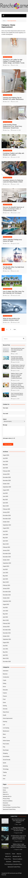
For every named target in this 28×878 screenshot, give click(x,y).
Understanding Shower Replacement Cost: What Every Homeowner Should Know (12, 126)
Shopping (5, 753)
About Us (5, 792)
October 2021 (6, 636)
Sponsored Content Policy (9, 809)
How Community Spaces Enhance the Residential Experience (17, 395)
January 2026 (6, 474)
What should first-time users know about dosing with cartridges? (17, 350)
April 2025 (5, 502)
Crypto (4, 680)
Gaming (5, 705)
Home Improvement (7, 57)
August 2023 (6, 566)
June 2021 (5, 648)
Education (5, 689)
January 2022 (6, 626)
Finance (5, 696)
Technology (5, 769)
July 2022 (5, 607)
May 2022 (5, 613)
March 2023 (6, 582)
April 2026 (5, 467)
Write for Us (6, 794)
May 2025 (5, 499)
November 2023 (7, 556)
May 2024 (5, 537)
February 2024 (6, 547)
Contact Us (5, 787)
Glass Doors (6, 712)
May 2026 (5, 464)
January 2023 (6, 588)
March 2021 (6, 658)
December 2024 (7, 515)
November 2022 (7, 594)
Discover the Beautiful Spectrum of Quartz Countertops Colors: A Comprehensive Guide (13, 208)
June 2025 (5, 496)
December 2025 (7, 477)
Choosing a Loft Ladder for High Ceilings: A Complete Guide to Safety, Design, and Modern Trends (13, 61)
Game (4, 702)
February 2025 (6, 509)
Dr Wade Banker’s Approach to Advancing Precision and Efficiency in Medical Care (18, 367)
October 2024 (6, 521)
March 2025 (6, 506)
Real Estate (6, 750)
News (4, 737)
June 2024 (5, 534)
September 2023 (7, 563)
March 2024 (6, 544)
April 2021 (5, 655)
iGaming (5, 721)
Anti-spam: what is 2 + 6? (9, 438)
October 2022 (6, 598)
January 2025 (6, 512)
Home (4, 790)
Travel (4, 775)
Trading (5, 772)
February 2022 (6, 623)
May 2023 (5, 575)
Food (4, 699)
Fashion (5, 693)
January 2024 (6, 550)
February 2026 (6, 471)
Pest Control (6, 743)
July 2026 (5, 458)
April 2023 (5, 579)
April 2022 (5, 617)
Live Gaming (6, 727)
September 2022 (7, 601)
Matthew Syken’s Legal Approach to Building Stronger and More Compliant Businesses (18, 846)
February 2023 (6, 585)
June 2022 (5, 610)
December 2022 (7, 591)
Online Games (6, 740)
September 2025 (7, 486)
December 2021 (7, 629)
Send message (8, 444)
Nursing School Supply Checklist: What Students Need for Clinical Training (17, 358)
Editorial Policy (6, 805)
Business (5, 673)
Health (4, 715)
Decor (4, 686)
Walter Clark (7, 65)
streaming (5, 766)
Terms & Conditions (7, 800)
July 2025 (5, 493)
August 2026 (6, 455)
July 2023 (5, 569)
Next (15, 329)
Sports (4, 762)
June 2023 (5, 572)
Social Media (6, 756)
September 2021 (7, 639)
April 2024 (5, 540)
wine (4, 778)
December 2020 (7, 661)
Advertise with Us (7, 796)
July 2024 (5, 531)
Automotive (5, 670)
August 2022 (6, 604)
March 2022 (6, 620)
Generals (5, 708)
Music (4, 734)
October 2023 (6, 559)
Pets (4, 746)
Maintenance (6, 731)
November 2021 (7, 633)
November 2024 (7, 518)
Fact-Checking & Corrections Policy (11, 807)
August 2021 (6, 642)
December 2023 (7, 553)
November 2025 (7, 480)
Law (4, 724)
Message (5, 424)
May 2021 (5, 652)
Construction (6, 677)
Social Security (6, 759)
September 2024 (7, 525)
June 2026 (5, 461)
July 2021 (5, 645)
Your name (5, 408)
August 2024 (6, 528)
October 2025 (6, 483)
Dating (4, 683)
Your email (5, 413)
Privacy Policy (6, 798)
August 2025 (6, 490)
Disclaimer (5, 803)
